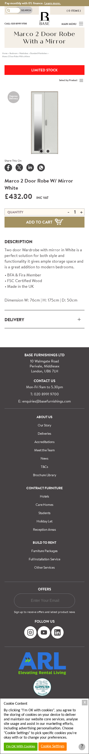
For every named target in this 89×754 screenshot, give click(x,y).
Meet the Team (44, 450)
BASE (44, 24)
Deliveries (44, 433)
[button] (41, 151)
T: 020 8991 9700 (44, 394)
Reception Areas (44, 529)
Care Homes (44, 504)
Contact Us (44, 380)
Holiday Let (44, 521)
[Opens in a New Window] (41, 168)
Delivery (14, 320)
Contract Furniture (44, 488)
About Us (44, 417)
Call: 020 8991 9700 (16, 23)
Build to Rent (44, 542)
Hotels (44, 496)
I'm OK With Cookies (20, 746)
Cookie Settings (52, 746)
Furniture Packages (44, 550)
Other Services (44, 567)
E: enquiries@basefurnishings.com (44, 401)
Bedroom (13, 53)
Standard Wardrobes (38, 53)
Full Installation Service (44, 559)
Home (4, 53)
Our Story (44, 425)
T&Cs (44, 466)
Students (44, 513)
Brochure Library (44, 475)
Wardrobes (23, 53)
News (44, 458)
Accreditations (44, 441)
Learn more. (52, 3)
